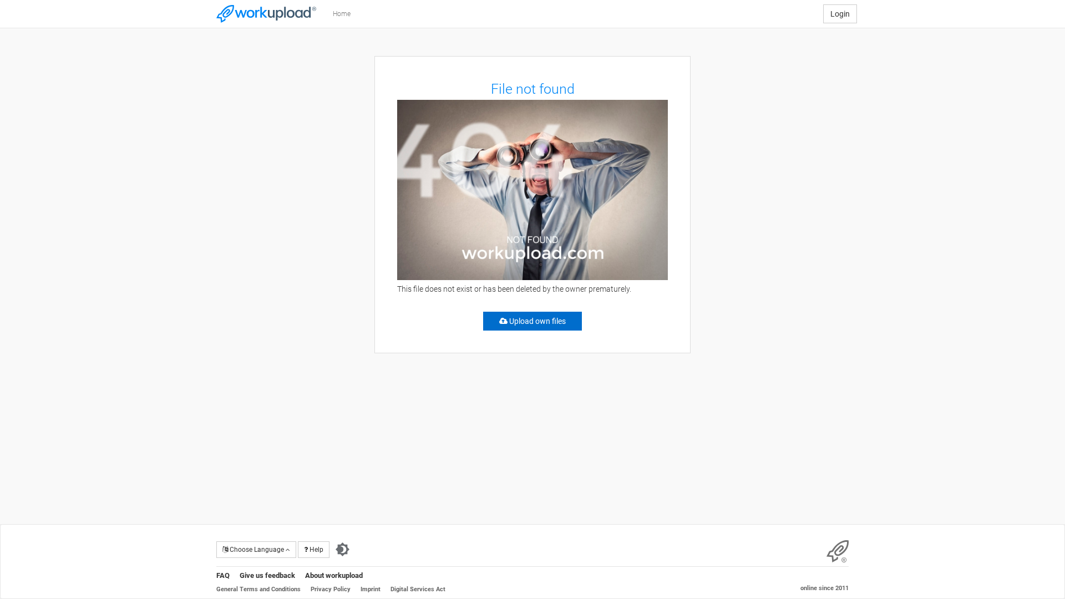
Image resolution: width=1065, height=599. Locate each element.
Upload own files (537, 321)
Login (840, 13)
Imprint (371, 589)
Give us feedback (267, 575)
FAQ (223, 575)
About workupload (334, 575)
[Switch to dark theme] (342, 549)
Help (315, 550)
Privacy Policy (331, 589)
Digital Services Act (417, 589)
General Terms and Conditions (258, 589)
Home (342, 14)
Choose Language (257, 550)
